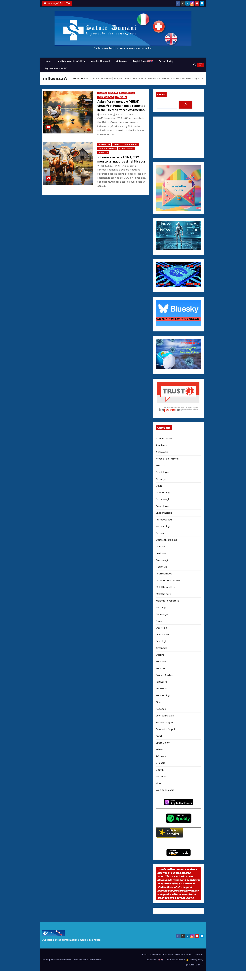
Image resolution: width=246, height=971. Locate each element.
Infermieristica (164, 573)
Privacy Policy (166, 61)
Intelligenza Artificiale (168, 580)
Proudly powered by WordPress (57, 959)
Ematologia (162, 506)
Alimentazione (104, 144)
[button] (194, 64)
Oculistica (161, 627)
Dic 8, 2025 (107, 114)
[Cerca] (185, 105)
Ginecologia (162, 560)
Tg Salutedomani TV (55, 68)
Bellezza (160, 465)
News (159, 621)
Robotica (161, 709)
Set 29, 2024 (107, 166)
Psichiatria (161, 682)
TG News (161, 756)
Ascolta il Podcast (100, 61)
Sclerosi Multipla (165, 715)
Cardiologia (162, 472)
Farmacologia (163, 526)
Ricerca (160, 702)
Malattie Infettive (127, 93)
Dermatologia (163, 492)
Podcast (160, 668)
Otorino (160, 654)
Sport (159, 736)
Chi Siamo (121, 61)
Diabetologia (163, 499)
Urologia (160, 763)
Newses (82, 959)
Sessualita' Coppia (166, 729)
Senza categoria (165, 722)
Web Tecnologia (165, 790)
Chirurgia (161, 479)
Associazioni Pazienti (167, 458)
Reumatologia (163, 695)
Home (48, 61)
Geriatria (161, 553)
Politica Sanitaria (106, 97)
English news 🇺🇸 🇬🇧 (143, 61)
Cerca (161, 94)
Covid (159, 485)
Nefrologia (161, 607)
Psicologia (161, 688)
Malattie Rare (163, 594)
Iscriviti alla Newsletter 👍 (176, 959)
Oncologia (161, 641)
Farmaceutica (164, 519)
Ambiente (102, 93)
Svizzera (160, 749)
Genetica (161, 546)
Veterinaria (121, 97)
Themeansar (95, 959)
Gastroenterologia (166, 540)
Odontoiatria (163, 634)
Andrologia (162, 452)
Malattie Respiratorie (107, 149)
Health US (113, 93)
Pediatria (161, 661)
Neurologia (162, 614)
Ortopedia (161, 648)
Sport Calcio (163, 742)
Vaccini (160, 769)
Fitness (160, 533)
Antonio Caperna (125, 114)
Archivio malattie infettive (71, 61)
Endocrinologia (164, 512)
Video (159, 783)
